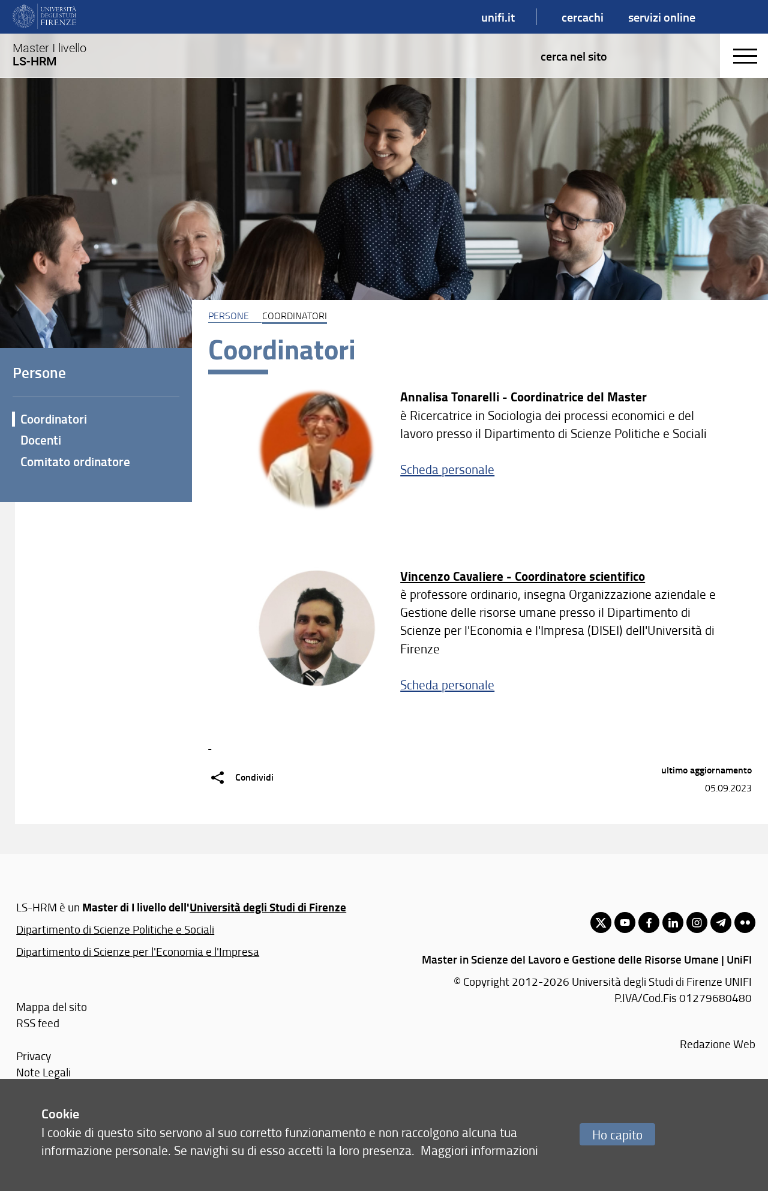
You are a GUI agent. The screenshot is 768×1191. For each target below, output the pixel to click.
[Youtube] (624, 922)
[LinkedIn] (672, 922)
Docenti (40, 440)
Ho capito (617, 1134)
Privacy (33, 1056)
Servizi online (661, 16)
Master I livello (49, 54)
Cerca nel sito (574, 55)
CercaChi (583, 16)
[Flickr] (744, 922)
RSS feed (37, 1023)
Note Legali (43, 1072)
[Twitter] (600, 922)
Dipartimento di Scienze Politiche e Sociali (115, 929)
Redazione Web (717, 1044)
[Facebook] (648, 922)
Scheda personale (447, 469)
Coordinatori (53, 419)
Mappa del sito (51, 1006)
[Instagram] (696, 922)
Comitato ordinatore (75, 461)
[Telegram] (720, 922)
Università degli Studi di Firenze (268, 907)
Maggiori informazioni (479, 1150)
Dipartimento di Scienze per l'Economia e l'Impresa (137, 951)
